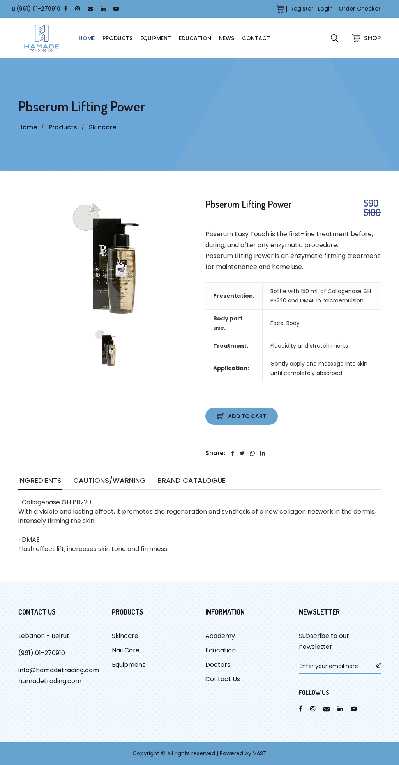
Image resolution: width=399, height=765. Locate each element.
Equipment (155, 38)
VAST (260, 753)
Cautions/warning (109, 481)
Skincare (102, 127)
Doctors (217, 664)
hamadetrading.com (49, 681)
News (226, 38)
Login (325, 8)
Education (195, 38)
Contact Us (222, 679)
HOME (87, 38)
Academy (220, 635)
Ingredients (40, 481)
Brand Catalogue (191, 481)
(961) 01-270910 (38, 8)
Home (27, 127)
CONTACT (256, 38)
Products (117, 38)
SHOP (371, 38)
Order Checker (360, 8)
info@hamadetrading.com (58, 670)
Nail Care (125, 650)
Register (302, 8)
